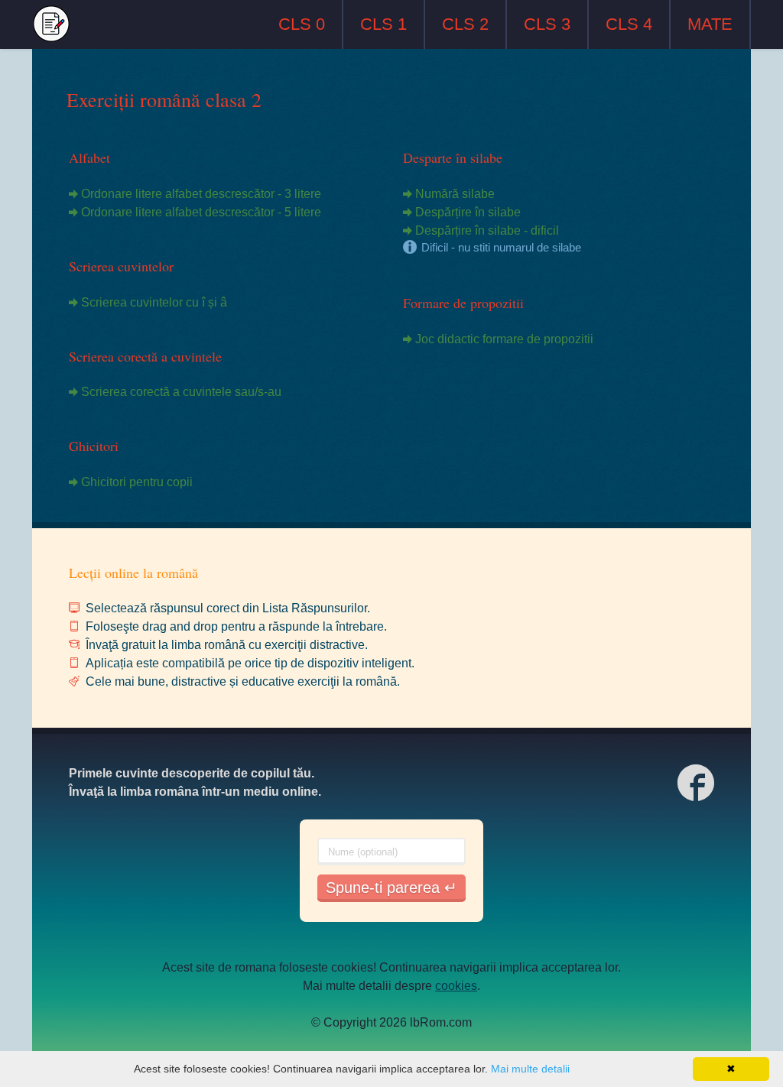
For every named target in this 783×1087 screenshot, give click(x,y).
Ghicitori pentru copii (137, 481)
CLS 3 (547, 24)
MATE (710, 24)
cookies (456, 985)
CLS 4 (629, 24)
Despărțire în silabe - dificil (487, 230)
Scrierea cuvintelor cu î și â (154, 302)
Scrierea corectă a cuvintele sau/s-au (181, 391)
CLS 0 (301, 24)
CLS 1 (383, 24)
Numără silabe (455, 193)
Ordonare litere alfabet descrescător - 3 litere (201, 193)
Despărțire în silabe (468, 212)
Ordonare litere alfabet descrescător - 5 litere (201, 212)
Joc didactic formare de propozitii (504, 339)
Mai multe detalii (530, 1069)
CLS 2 (465, 24)
